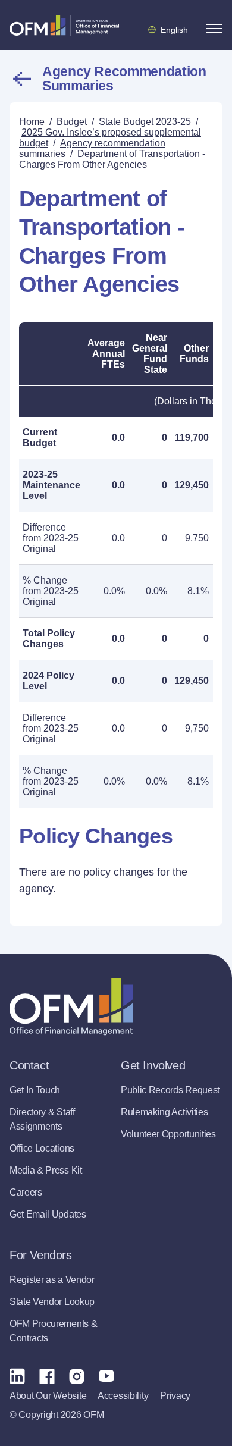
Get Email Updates (48, 1214)
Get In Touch (35, 1090)
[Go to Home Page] (64, 25)
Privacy (175, 1396)
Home (32, 122)
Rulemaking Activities (164, 1112)
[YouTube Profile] (106, 1375)
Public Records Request (170, 1090)
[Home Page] (71, 1007)
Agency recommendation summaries (124, 78)
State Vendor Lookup (52, 1302)
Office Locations (42, 1148)
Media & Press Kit (46, 1170)
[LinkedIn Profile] (17, 1375)
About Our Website (48, 1396)
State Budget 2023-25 (145, 122)
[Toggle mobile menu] (214, 28)
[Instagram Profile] (76, 1375)
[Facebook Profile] (47, 1375)
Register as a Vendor (52, 1280)
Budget (72, 122)
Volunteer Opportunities (168, 1134)
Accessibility (123, 1396)
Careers (26, 1192)
